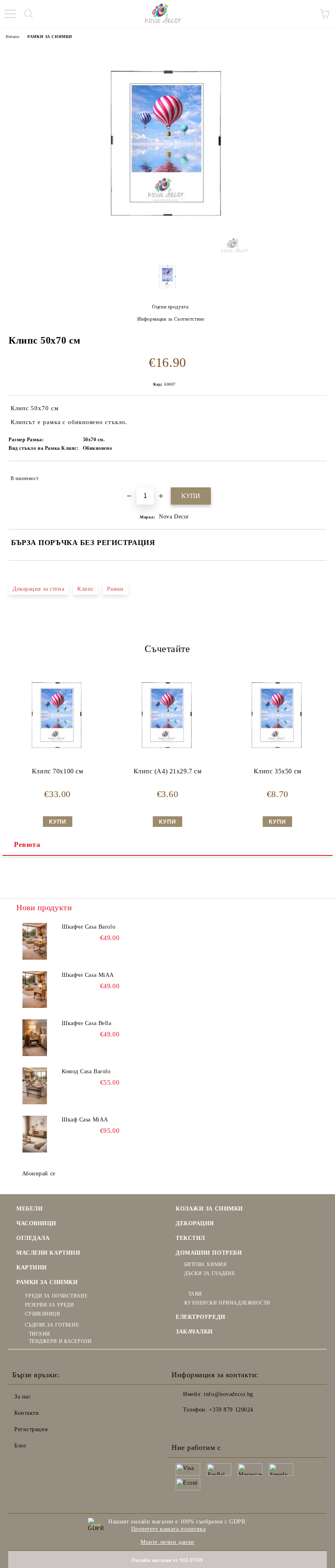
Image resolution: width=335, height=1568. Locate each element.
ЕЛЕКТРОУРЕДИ (201, 1317)
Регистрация (30, 1429)
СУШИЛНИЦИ (42, 1314)
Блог (20, 1446)
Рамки (115, 589)
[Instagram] (200, 1426)
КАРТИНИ (31, 1267)
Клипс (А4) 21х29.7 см (168, 771)
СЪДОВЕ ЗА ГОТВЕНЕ (52, 1325)
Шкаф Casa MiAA (85, 1120)
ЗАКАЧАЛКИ (194, 1332)
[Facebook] (182, 1426)
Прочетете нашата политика (168, 1529)
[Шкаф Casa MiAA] (34, 1134)
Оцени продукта (170, 307)
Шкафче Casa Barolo (88, 927)
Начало (12, 36)
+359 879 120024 (231, 1410)
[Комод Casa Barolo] (34, 1086)
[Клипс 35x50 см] (277, 763)
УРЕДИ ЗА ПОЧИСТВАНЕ (56, 1296)
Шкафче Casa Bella (87, 1023)
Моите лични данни (167, 1542)
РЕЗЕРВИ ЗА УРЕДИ (49, 1305)
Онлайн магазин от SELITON (167, 1560)
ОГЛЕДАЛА (32, 1238)
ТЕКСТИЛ (190, 1238)
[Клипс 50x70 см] (168, 251)
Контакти (26, 1413)
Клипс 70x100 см (57, 771)
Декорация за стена (38, 589)
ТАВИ (195, 1294)
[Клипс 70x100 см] (57, 763)
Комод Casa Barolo (86, 1071)
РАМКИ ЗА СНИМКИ (49, 36)
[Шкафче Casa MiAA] (34, 989)
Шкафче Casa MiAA (88, 975)
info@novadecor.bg (228, 1394)
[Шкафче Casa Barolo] (34, 941)
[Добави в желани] (315, 475)
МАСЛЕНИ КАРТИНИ (48, 1253)
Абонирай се (39, 1173)
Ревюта (27, 844)
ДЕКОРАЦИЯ (195, 1223)
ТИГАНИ (39, 1334)
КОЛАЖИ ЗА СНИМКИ (209, 1209)
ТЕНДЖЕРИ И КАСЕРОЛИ (60, 1341)
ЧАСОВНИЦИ (36, 1223)
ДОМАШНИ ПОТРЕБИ (209, 1253)
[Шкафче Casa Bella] (34, 1037)
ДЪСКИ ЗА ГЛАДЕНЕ (209, 1273)
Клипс (85, 589)
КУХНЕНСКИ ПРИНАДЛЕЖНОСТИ (227, 1303)
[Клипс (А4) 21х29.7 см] (167, 763)
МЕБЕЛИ (29, 1209)
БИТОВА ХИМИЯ (205, 1264)
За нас (22, 1397)
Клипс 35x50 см (278, 771)
